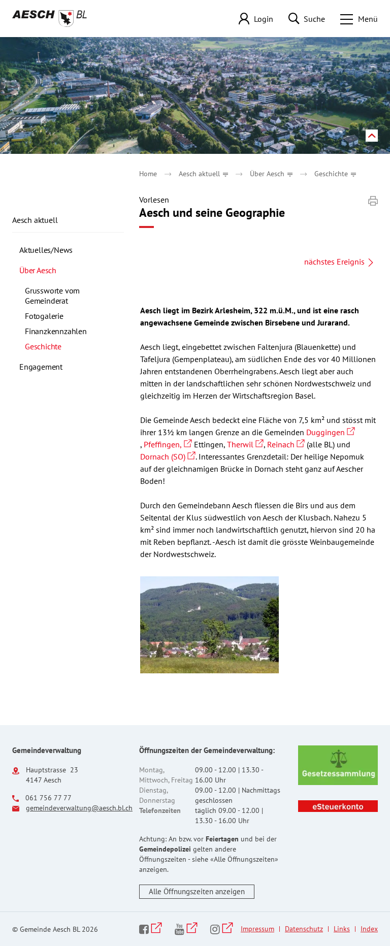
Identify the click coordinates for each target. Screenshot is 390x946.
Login (263, 19)
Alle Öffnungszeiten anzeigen (197, 891)
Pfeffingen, (168, 444)
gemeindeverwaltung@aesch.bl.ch (79, 807)
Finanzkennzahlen (56, 331)
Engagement (40, 367)
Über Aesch (37, 270)
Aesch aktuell (34, 220)
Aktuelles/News (46, 250)
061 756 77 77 (48, 797)
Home (148, 173)
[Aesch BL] (49, 18)
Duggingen (330, 432)
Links (342, 928)
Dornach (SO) (168, 456)
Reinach (286, 444)
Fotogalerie (44, 316)
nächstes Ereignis (334, 261)
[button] (203, 173)
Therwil (245, 444)
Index (369, 928)
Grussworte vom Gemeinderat (52, 295)
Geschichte (65, 346)
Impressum (257, 928)
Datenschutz (304, 928)
